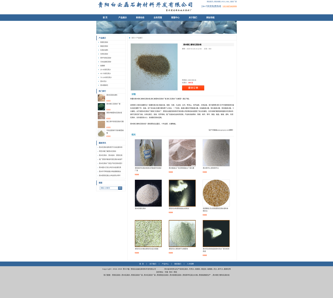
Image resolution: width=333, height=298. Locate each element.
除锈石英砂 (104, 42)
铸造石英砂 (104, 46)
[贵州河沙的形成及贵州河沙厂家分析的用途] (216, 233)
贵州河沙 (103, 81)
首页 (133, 38)
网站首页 (210, 2)
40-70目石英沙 (105, 73)
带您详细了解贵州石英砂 (107, 151)
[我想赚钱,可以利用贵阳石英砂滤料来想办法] (216, 193)
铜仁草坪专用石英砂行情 (115, 122)
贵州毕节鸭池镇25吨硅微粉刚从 (110, 171)
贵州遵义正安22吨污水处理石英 (110, 167)
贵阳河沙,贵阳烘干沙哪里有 (178, 249)
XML (227, 2)
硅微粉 (102, 66)
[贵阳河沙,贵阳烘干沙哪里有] (182, 233)
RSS (223, 2)
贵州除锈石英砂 (175, 275)
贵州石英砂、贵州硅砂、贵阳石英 (110, 155)
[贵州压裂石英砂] (148, 193)
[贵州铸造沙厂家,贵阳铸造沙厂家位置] (182, 152)
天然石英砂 (104, 54)
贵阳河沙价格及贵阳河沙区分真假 (146, 249)
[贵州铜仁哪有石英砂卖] (154, 67)
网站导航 (210, 17)
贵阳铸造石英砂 (163, 275)
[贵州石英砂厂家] (145, 12)
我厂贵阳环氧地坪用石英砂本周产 (110, 159)
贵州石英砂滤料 (111, 95)
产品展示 (123, 17)
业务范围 (158, 17)
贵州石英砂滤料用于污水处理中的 (110, 147)
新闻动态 (140, 17)
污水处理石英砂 (105, 62)
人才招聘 (190, 264)
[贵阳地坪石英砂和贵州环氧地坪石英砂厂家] (148, 152)
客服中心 (175, 17)
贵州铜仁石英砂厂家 (113, 104)
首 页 (105, 17)
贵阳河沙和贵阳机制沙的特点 (179, 208)
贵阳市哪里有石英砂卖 (114, 113)
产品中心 (165, 264)
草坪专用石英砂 (105, 58)
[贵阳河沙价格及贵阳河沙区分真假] (148, 233)
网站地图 (217, 2)
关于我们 (193, 17)
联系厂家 (233, 2)
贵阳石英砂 (116, 275)
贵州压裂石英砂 (140, 208)
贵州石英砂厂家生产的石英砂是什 (110, 163)
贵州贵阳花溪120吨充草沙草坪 (109, 175)
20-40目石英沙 (105, 70)
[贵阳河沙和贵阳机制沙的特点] (182, 193)
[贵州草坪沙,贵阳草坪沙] (216, 152)
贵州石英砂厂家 (150, 275)
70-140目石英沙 (106, 77)
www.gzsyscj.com (223, 130)
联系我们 (177, 264)
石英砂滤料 (104, 50)
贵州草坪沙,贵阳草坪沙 (211, 168)
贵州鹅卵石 (104, 85)
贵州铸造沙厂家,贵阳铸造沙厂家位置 (181, 168)
